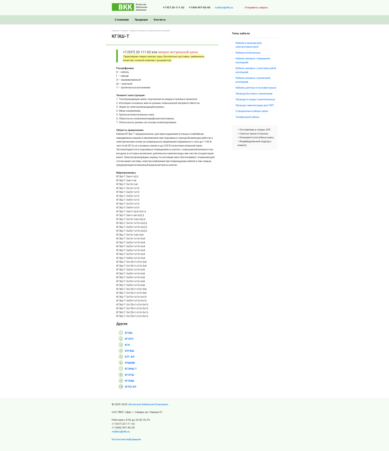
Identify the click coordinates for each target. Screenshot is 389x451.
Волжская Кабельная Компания (148, 404)
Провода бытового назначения (254, 93)
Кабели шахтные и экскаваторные (256, 87)
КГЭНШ (129, 380)
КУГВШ (129, 350)
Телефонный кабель (247, 116)
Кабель (124, 30)
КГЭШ (128, 332)
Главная (115, 30)
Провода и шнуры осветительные (255, 99)
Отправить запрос (256, 7)
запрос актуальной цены (178, 52)
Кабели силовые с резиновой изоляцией (150, 30)
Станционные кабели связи (252, 111)
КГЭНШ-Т (131, 368)
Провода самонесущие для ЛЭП (255, 105)
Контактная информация (126, 439)
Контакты (160, 19)
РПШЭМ (130, 362)
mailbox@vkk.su (224, 7)
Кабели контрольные (248, 52)
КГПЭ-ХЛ (130, 386)
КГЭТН (129, 338)
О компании (122, 19)
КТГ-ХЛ (129, 356)
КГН (127, 344)
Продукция (141, 19)
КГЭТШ (129, 374)
